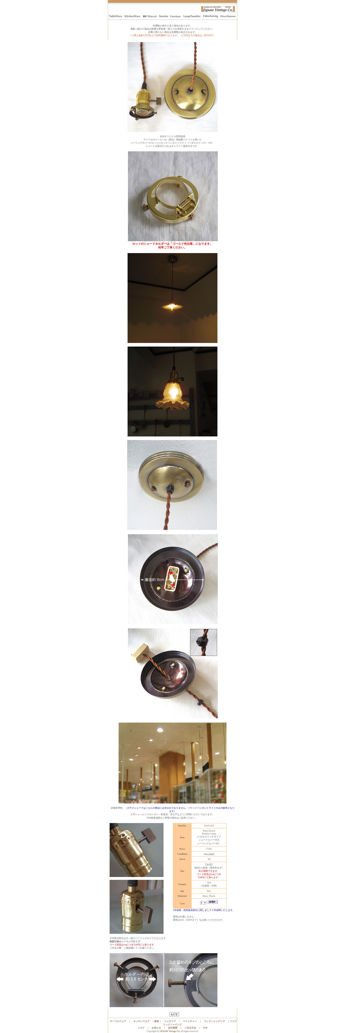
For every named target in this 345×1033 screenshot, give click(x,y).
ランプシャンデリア (214, 1021)
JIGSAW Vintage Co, (170, 1031)
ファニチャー (190, 1021)
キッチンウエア (141, 1021)
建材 (156, 1021)
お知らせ (156, 1027)
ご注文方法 (190, 1027)
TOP (205, 1027)
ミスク (141, 1027)
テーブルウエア (118, 1021)
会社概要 (172, 1027)
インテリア (170, 1021)
